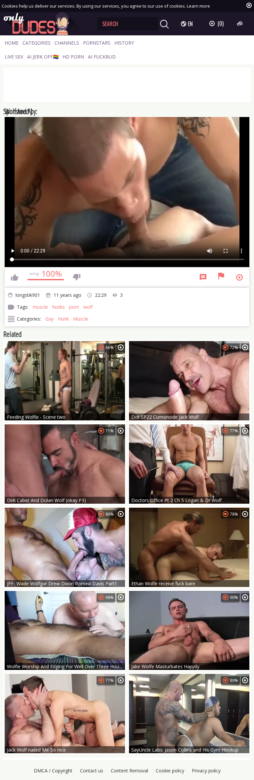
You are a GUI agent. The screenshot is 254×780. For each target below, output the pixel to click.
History (124, 43)
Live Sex (14, 57)
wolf (88, 307)
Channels (67, 43)
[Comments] (203, 277)
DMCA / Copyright (53, 770)
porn (74, 307)
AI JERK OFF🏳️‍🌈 (43, 57)
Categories (36, 43)
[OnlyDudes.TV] (45, 23)
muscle (40, 307)
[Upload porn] (241, 23)
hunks (58, 307)
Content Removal (129, 770)
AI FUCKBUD (102, 57)
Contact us (91, 770)
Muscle (80, 319)
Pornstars (96, 43)
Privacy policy (206, 770)
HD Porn (73, 57)
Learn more (198, 6)
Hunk (63, 319)
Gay (49, 319)
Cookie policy (170, 770)
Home (12, 43)
